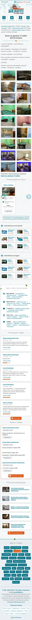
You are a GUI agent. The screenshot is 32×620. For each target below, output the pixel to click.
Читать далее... (7, 347)
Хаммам (23, 26)
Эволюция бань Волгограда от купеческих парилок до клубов (20, 516)
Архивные (7, 611)
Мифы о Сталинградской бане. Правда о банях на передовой (20, 507)
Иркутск (21, 554)
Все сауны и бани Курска (8, 26)
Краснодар (13, 558)
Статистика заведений (21, 613)
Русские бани (19, 293)
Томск (14, 575)
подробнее (8, 211)
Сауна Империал (8, 368)
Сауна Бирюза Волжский (26, 246)
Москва (7, 547)
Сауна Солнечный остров (10, 427)
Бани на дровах (17, 296)
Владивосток (8, 551)
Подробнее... (7, 437)
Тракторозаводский (17, 28)
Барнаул (25, 547)
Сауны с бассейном (20, 315)
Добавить (28, 2)
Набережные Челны (19, 561)
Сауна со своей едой (19, 321)
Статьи (26, 611)
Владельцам (19, 2)
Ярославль (16, 582)
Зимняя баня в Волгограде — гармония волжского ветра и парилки (19, 498)
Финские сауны (11, 295)
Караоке (9, 323)
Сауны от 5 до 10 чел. (13, 303)
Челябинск (26, 579)
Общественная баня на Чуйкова (27, 276)
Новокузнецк (22, 565)
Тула (19, 575)
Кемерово (5, 558)
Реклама (23, 608)
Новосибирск (6, 568)
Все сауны (12, 20)
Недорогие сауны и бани (15, 310)
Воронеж (24, 551)
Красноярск (21, 558)
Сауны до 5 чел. (21, 301)
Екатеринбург (6, 554)
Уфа (12, 579)
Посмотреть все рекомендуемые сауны (16, 218)
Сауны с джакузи (12, 316)
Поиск (28, 20)
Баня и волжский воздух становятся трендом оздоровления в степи (18, 526)
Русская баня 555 (25, 237)
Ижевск (14, 554)
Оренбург (20, 568)
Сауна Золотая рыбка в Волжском (13, 462)
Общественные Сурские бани (12, 238)
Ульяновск (6, 579)
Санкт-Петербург (16, 547)
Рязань (12, 572)
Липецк (9, 561)
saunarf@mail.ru (18, 592)
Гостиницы (10, 326)
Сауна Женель (25, 260)
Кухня (8, 325)
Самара (19, 572)
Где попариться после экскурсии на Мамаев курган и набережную (20, 489)
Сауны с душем (23, 316)
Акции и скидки (9, 613)
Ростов (6, 572)
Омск (14, 568)
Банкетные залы (24, 325)
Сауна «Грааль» (8, 185)
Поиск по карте (6, 608)
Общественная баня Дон (12, 230)
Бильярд (16, 323)
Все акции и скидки (17, 476)
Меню (4, 20)
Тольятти (7, 575)
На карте (20, 20)
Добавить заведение (17, 611)
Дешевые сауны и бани (22, 308)
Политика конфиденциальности (16, 602)
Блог (28, 608)
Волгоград (17, 551)
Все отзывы (17, 418)
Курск (28, 558)
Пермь (27, 568)
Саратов (25, 572)
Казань (28, 554)
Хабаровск (18, 579)
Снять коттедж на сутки (20, 305)
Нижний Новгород (11, 565)
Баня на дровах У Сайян (18, 30)
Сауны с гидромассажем (14, 318)
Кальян (14, 325)
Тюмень (25, 575)
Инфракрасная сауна (13, 298)
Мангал (23, 323)
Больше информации (17, 533)
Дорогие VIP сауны (12, 311)
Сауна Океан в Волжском (11, 246)
